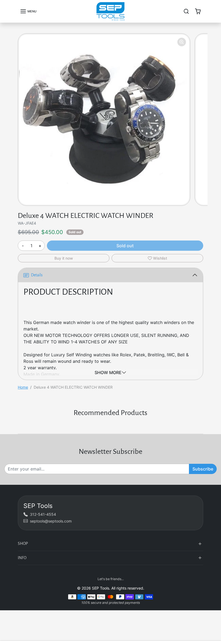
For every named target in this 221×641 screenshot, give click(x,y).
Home (23, 387)
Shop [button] (23, 543)
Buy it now (63, 258)
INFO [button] (22, 558)
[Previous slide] (19, 425)
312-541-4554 (43, 514)
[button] (28, 11)
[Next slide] (201, 425)
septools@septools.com (51, 521)
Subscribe (202, 469)
